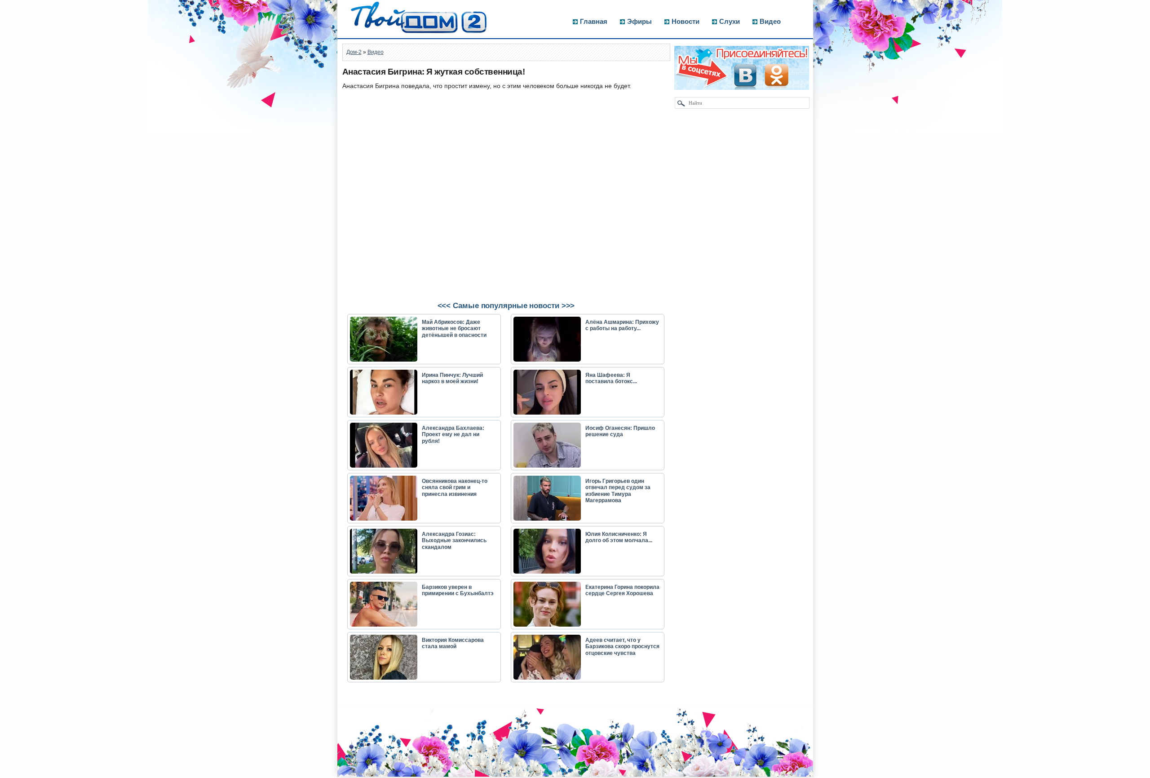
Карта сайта (362, 773)
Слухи (729, 21)
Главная (593, 21)
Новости (685, 21)
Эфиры (639, 21)
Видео (770, 21)
